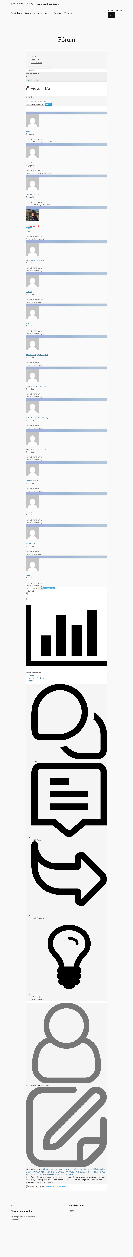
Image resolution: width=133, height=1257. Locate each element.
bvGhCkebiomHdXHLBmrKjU (37, 418)
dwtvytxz (30, 163)
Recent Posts (36, 63)
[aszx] (32, 126)
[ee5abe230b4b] (32, 189)
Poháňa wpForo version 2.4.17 (57, 1187)
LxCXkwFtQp (31, 544)
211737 (29, 323)
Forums (34, 57)
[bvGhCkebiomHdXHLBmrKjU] (32, 412)
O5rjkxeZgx (30, 512)
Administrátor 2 (32, 226)
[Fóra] (27, 70)
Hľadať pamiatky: (115, 10)
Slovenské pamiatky (47, 4)
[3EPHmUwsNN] (32, 476)
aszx (28, 131)
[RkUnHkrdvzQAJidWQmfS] (32, 444)
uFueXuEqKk (31, 575)
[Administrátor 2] (32, 220)
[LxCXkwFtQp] (32, 538)
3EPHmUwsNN (32, 481)
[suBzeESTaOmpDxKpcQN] (32, 381)
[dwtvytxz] (32, 158)
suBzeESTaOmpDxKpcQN (36, 386)
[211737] (32, 318)
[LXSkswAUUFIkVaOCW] (32, 255)
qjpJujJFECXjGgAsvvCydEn (37, 355)
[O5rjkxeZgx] (32, 507)
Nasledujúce (48, 588)
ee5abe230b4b (32, 194)
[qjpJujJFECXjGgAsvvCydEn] (32, 349)
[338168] (32, 286)
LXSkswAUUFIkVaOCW (35, 260)
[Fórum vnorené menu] (71, 13)
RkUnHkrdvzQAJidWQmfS (36, 449)
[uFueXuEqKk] (32, 570)
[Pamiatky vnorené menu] (21, 13)
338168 (29, 292)
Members (35, 60)
